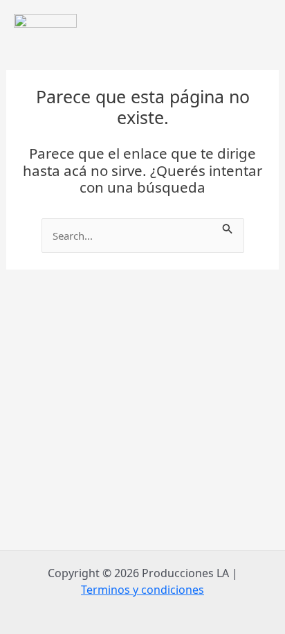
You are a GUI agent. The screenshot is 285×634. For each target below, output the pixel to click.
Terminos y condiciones (142, 589)
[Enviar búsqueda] (227, 226)
